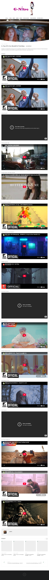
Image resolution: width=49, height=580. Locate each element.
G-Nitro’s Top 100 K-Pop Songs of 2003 (6, 555)
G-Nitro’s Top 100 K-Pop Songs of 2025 (18, 555)
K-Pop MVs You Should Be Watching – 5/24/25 (41, 555)
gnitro (10, 531)
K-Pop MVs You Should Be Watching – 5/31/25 (29, 555)
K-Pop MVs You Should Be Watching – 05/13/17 (34, 563)
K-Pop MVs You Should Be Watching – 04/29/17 (15, 563)
